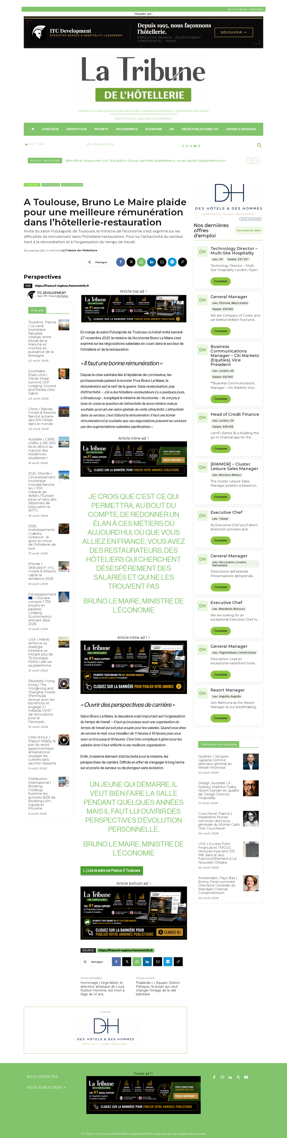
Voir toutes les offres (249, 230)
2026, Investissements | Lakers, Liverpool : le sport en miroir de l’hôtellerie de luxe (42, 537)
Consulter (220, 281)
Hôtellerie (50, 184)
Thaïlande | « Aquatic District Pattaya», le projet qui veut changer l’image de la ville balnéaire (158, 988)
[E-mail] (161, 262)
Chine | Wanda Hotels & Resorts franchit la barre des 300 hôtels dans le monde (42, 416)
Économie (32, 184)
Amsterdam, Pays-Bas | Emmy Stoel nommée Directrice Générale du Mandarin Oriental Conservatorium (217, 885)
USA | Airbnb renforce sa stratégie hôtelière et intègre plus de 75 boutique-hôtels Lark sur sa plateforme (40, 652)
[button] (237, 145)
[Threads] (199, 146)
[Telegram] (172, 262)
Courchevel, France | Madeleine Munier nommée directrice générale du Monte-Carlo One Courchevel (219, 820)
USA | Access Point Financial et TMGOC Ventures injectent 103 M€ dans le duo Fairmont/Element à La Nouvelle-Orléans (217, 853)
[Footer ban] (143, 1095)
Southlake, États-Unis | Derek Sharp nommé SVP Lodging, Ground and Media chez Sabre (42, 382)
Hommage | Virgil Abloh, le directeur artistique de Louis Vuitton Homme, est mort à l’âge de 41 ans (102, 988)
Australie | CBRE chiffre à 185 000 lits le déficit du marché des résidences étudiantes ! (42, 448)
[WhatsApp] (141, 262)
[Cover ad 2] (133, 667)
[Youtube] (195, 146)
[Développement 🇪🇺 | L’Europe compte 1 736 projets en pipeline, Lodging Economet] (64, 597)
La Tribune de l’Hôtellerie (79, 250)
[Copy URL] (182, 262)
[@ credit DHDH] (143, 47)
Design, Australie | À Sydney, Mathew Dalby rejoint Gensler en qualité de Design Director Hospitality (218, 790)
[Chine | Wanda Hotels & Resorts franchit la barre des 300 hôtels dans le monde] (64, 411)
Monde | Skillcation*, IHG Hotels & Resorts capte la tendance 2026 (42, 571)
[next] (256, 160)
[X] (190, 146)
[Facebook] (182, 146)
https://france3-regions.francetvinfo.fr (62, 285)
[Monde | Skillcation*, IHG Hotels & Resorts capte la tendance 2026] (64, 566)
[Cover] (133, 326)
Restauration (72, 184)
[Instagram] (186, 146)
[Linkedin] (151, 262)
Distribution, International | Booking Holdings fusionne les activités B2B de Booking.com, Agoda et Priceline (41, 793)
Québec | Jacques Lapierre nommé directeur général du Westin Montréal (215, 762)
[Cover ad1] (133, 913)
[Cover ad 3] (133, 480)
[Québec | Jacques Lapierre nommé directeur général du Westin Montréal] (251, 761)
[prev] (249, 160)
